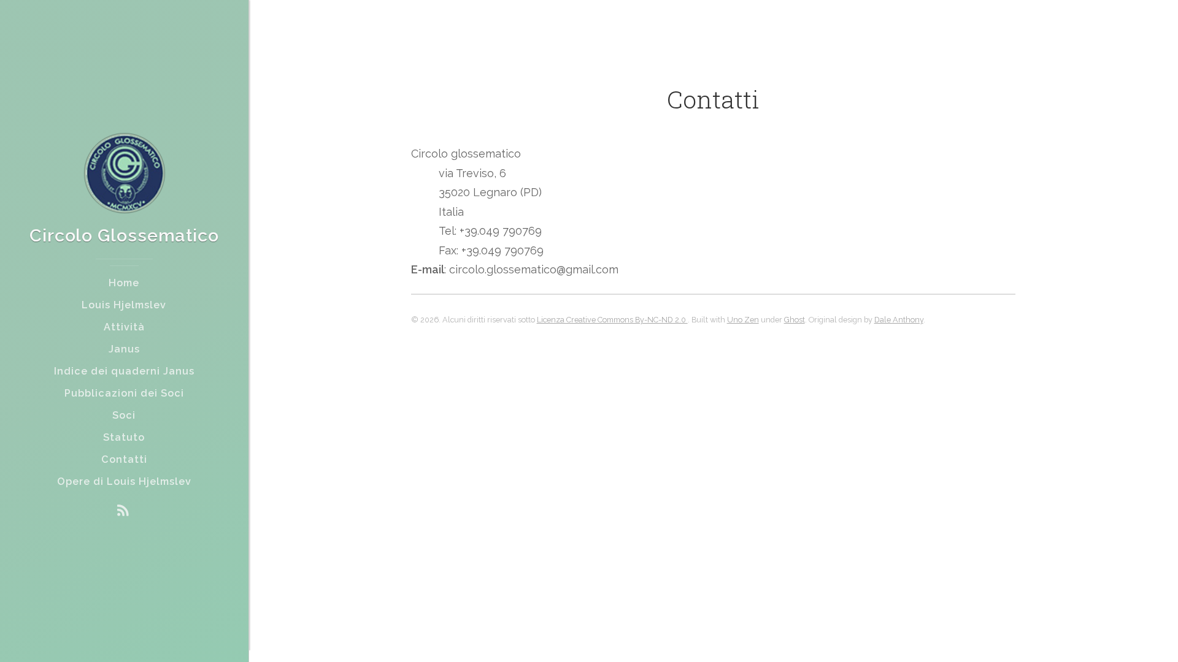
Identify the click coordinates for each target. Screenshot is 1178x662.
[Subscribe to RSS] (123, 510)
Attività (124, 327)
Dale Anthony (898, 319)
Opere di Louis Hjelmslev (124, 481)
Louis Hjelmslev (124, 305)
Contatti (124, 459)
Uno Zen (743, 319)
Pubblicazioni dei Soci (124, 393)
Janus (124, 349)
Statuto (124, 437)
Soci (124, 415)
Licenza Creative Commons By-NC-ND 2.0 (612, 319)
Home (124, 283)
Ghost (794, 319)
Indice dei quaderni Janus (124, 371)
